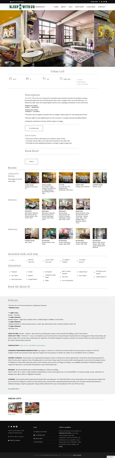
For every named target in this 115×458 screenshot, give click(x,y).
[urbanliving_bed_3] (49, 209)
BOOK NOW (94, 1)
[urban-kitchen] (66, 182)
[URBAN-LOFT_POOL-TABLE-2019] (49, 183)
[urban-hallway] (100, 182)
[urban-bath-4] (83, 238)
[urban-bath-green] (49, 238)
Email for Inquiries (18, 1)
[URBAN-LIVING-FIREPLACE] (32, 183)
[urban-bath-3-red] (66, 238)
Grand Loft (28, 414)
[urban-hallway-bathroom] (32, 238)
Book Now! (32, 150)
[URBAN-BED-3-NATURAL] (66, 209)
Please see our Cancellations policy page (31, 345)
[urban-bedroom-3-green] (32, 209)
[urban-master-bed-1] (83, 209)
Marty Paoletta (77, 455)
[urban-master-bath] (100, 238)
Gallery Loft (11, 414)
